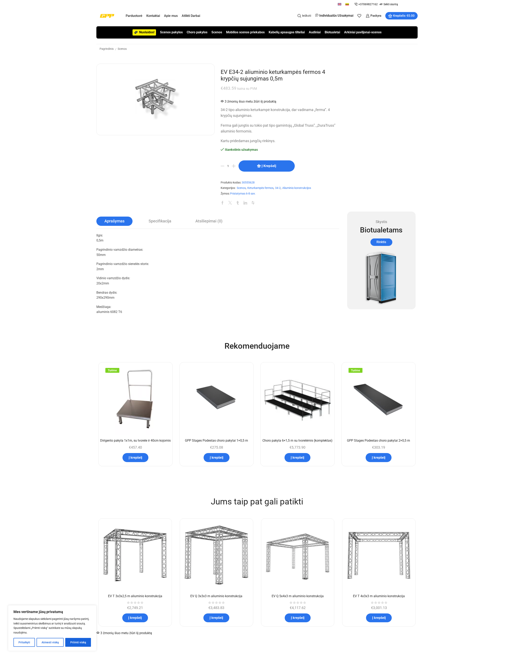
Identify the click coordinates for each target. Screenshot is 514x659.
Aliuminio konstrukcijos (296, 188)
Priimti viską (78, 642)
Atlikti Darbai (191, 16)
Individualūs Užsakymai (336, 15)
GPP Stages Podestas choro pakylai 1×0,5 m (216, 440)
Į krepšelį (269, 166)
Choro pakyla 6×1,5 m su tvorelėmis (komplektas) (297, 440)
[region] (52, 628)
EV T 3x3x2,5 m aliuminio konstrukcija (135, 596)
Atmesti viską (50, 642)
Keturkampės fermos (260, 188)
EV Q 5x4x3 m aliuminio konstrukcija (298, 596)
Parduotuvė (134, 16)
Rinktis (381, 242)
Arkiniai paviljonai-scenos (362, 32)
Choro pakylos (197, 32)
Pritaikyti (24, 642)
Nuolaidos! (146, 32)
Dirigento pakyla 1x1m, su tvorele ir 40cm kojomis (135, 440)
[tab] (114, 221)
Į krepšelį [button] (135, 457)
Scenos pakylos (171, 32)
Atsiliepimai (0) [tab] (208, 221)
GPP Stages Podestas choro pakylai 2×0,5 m (378, 440)
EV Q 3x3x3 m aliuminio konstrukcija (216, 596)
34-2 (278, 188)
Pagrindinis (107, 48)
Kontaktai (153, 16)
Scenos (216, 32)
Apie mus (171, 16)
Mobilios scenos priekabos (245, 32)
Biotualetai (332, 32)
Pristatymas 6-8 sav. (243, 193)
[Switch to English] (339, 4)
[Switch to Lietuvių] (347, 4)
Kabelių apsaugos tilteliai (287, 32)
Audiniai (315, 32)
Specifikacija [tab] (160, 221)
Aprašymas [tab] (114, 221)
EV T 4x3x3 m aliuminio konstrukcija (379, 596)
